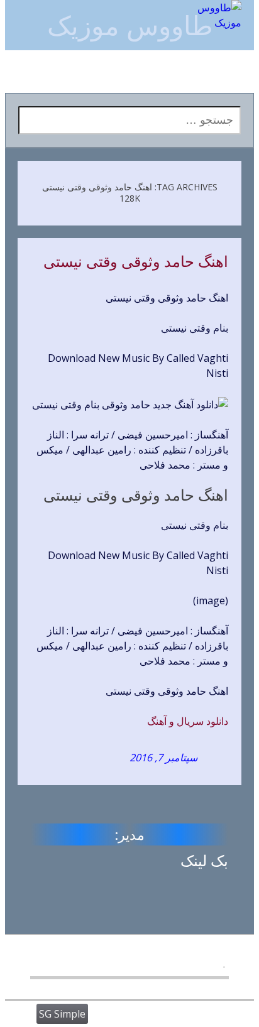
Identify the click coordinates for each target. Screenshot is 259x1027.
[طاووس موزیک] (210, 15)
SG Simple (62, 1014)
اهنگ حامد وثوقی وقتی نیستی (135, 262)
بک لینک (204, 860)
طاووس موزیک (129, 24)
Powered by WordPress (146, 1014)
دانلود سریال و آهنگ (187, 721)
